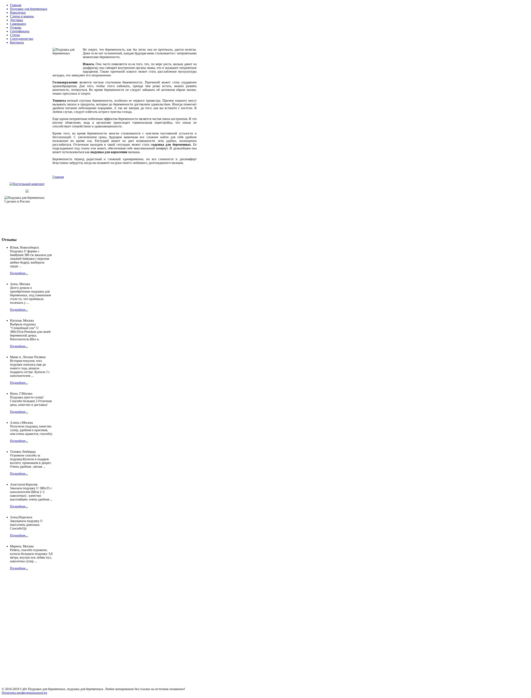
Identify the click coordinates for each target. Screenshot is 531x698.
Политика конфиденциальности (24, 692)
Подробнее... (19, 273)
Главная (58, 177)
